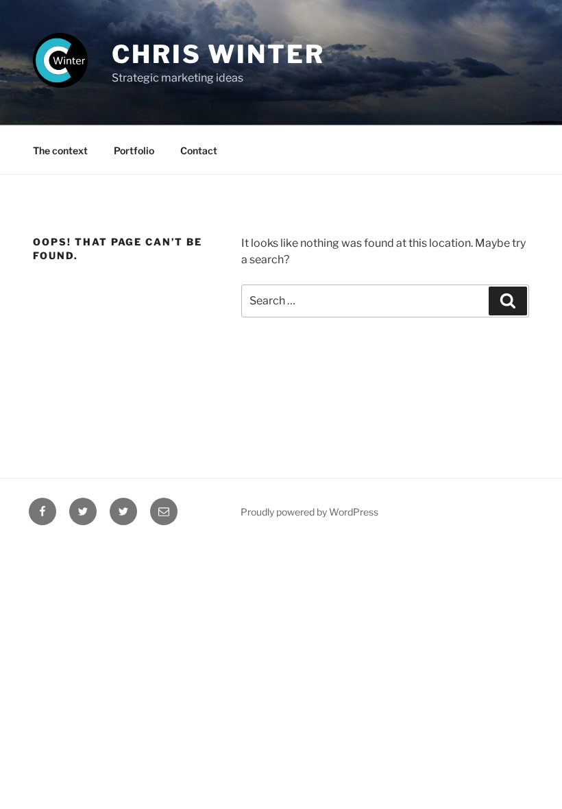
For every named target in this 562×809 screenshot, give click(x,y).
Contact (198, 150)
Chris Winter (218, 54)
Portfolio (134, 150)
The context (60, 150)
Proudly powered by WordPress (309, 512)
